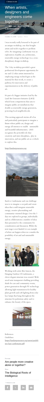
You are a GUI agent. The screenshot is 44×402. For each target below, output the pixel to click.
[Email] (31, 387)
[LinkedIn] (23, 387)
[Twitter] (15, 387)
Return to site (12, 2)
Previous (7, 358)
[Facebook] (7, 387)
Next (6, 369)
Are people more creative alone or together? (19, 363)
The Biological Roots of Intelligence (18, 374)
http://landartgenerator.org (15, 148)
